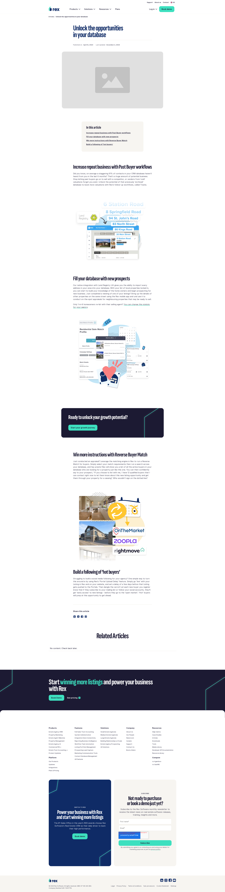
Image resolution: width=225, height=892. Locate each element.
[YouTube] (174, 880)
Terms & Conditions (135, 886)
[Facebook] (82, 616)
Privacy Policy (121, 886)
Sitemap (173, 886)
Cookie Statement (163, 886)
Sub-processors (149, 886)
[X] (78, 616)
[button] (173, 2)
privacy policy (155, 849)
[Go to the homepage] (53, 880)
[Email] (85, 616)
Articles (51, 17)
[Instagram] (166, 880)
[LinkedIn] (162, 880)
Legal (113, 886)
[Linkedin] (74, 616)
